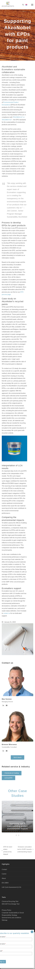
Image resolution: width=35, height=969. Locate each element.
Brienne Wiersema (9, 744)
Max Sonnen (7, 699)
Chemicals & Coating (12, 773)
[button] (32, 5)
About (4, 878)
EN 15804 (5, 883)
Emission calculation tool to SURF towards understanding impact (23, 849)
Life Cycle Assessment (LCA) (11, 887)
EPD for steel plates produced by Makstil (7, 850)
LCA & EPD (8, 778)
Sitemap (4, 920)
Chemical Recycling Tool (10, 901)
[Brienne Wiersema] (17, 725)
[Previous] (16, 835)
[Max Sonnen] (17, 680)
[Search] (23, 4)
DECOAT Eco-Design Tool (10, 904)
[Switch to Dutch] (26, 4)
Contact (4, 869)
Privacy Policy (6, 910)
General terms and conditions (11, 917)
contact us (6, 613)
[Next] (19, 835)
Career (4, 874)
